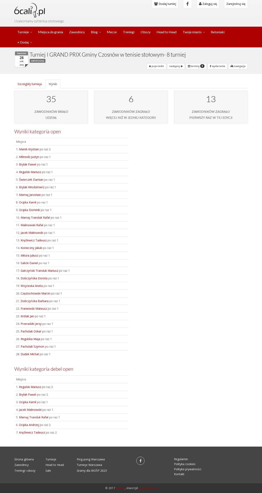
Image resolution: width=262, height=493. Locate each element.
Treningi (128, 32)
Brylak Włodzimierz (31, 187)
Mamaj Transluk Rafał (35, 217)
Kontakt (179, 474)
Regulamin (181, 459)
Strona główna (24, 459)
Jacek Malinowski (32, 233)
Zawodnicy (77, 32)
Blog (94, 32)
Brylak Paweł (27, 164)
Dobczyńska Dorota (34, 278)
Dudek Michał (30, 354)
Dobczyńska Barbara (35, 301)
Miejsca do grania (50, 32)
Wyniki (53, 84)
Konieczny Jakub (31, 248)
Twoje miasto (192, 32)
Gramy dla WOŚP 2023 (92, 470)
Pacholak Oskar (31, 331)
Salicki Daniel (29, 263)
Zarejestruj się (235, 4)
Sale (48, 470)
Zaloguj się (209, 4)
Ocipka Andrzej (29, 425)
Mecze (112, 32)
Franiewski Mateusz (34, 308)
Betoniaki (218, 32)
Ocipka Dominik (29, 210)
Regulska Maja (30, 339)
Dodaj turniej (167, 4)
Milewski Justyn (29, 157)
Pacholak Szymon (32, 346)
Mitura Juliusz (29, 255)
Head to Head (166, 32)
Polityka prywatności (187, 469)
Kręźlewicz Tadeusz (34, 240)
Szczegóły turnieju (30, 84)
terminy (196, 66)
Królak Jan (27, 316)
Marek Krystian (29, 149)
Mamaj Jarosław (30, 195)
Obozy (145, 32)
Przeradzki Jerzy (31, 324)
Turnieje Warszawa (89, 465)
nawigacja (239, 66)
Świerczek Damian (31, 179)
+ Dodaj (23, 42)
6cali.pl (120, 488)
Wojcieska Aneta (32, 286)
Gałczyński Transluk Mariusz (39, 271)
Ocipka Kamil (27, 202)
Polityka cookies (184, 464)
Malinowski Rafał (32, 225)
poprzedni (157, 66)
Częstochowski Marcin (35, 293)
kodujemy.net (148, 488)
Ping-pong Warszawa (91, 459)
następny (175, 66)
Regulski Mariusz (30, 172)
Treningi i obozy (24, 470)
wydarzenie (218, 66)
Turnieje (23, 32)
